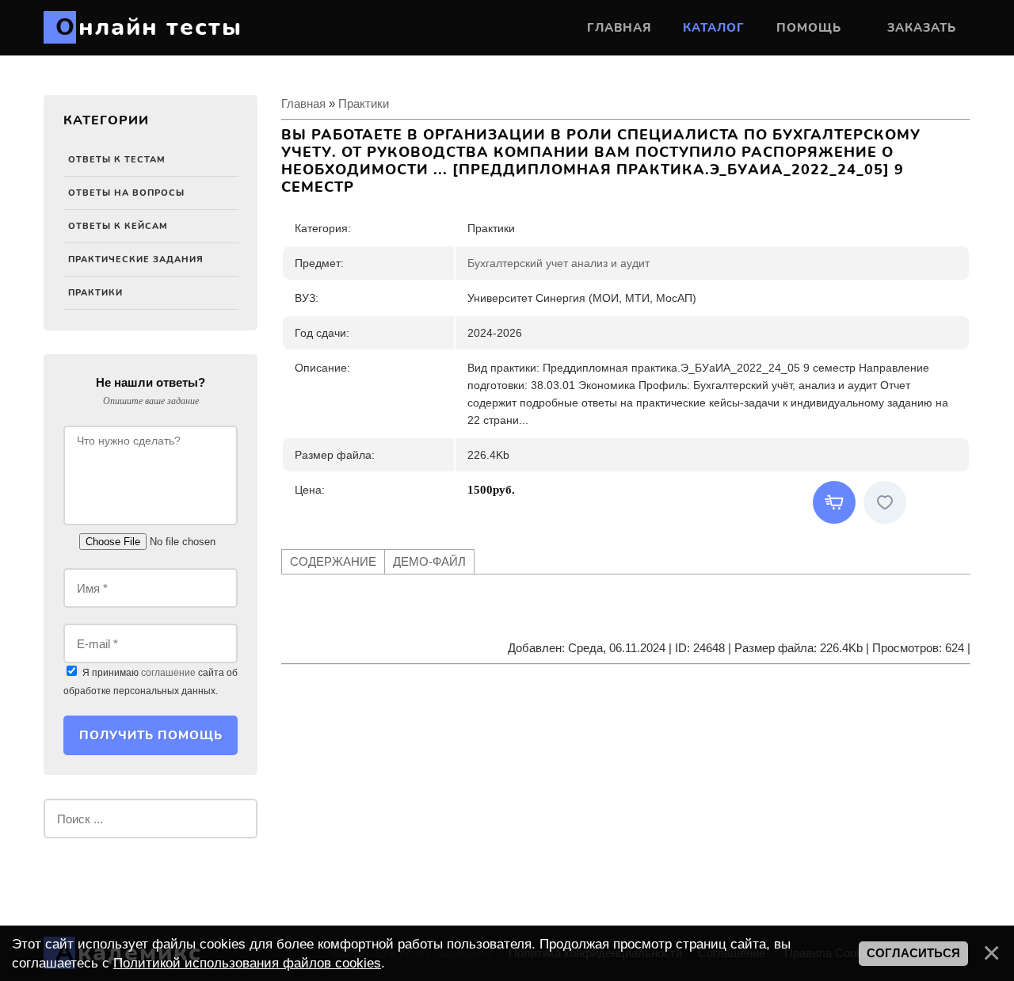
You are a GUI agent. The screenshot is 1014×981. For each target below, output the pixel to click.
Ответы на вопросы (126, 193)
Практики (95, 293)
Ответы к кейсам (118, 226)
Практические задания (136, 259)
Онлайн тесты (148, 27)
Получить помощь (151, 735)
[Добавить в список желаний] (884, 502)
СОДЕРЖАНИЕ (333, 561)
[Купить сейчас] (834, 502)
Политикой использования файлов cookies (247, 963)
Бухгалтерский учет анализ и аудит (558, 263)
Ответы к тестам (117, 160)
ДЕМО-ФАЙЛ (429, 561)
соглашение (168, 672)
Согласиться (913, 953)
